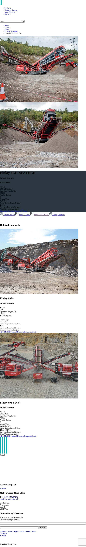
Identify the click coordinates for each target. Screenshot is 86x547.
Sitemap (3, 488)
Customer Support (10, 10)
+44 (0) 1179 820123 (10, 497)
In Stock (7, 27)
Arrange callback (59, 215)
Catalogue (3, 533)
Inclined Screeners (10, 31)
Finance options (9, 215)
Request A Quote (21, 211)
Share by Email (24, 215)
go (23, 21)
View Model (4, 332)
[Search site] (1, 19)
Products (7, 8)
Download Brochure (7, 211)
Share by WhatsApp (41, 215)
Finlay (6, 29)
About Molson (9, 12)
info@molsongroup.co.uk (9, 499)
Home (6, 25)
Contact (7, 14)
